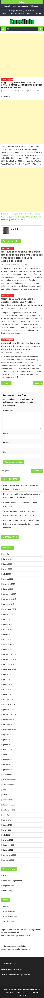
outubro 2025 (8, 604)
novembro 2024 (9, 659)
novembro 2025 (9, 599)
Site (4, 452)
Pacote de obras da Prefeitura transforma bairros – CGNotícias (20, 487)
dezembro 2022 (9, 775)
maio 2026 (7, 569)
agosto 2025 (8, 614)
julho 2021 (7, 820)
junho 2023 (7, 745)
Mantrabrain (35, 989)
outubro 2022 (8, 785)
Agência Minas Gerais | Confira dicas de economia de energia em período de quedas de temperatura (20, 346)
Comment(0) (34, 91)
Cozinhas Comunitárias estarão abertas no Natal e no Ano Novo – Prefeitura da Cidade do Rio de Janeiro (21, 301)
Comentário (9, 410)
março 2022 (8, 800)
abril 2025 (7, 634)
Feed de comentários (12, 916)
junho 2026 (7, 564)
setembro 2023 (9, 729)
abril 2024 (7, 694)
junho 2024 (7, 684)
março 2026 (8, 579)
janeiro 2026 (8, 589)
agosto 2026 (8, 554)
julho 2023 (7, 739)
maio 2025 (7, 629)
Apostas (5, 13)
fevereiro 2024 (9, 704)
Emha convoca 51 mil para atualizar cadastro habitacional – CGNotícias (21, 496)
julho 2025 (7, 619)
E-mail (6, 442)
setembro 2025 (9, 609)
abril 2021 (7, 835)
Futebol (29, 13)
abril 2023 (7, 755)
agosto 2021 (8, 815)
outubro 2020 (8, 860)
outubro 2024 (8, 664)
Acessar (6, 906)
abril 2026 (7, 574)
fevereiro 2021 (9, 845)
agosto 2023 (8, 734)
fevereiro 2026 (9, 584)
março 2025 (8, 639)
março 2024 (8, 699)
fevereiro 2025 (9, 644)
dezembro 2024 (9, 654)
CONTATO (38, 13)
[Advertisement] (22, 55)
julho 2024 (7, 679)
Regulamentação (17, 13)
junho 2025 (7, 624)
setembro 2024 (9, 669)
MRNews (23, 220)
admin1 (23, 91)
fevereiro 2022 (9, 805)
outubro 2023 (8, 724)
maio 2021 (7, 830)
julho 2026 (7, 559)
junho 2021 (7, 825)
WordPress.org (9, 921)
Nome (5, 433)
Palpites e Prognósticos (12, 880)
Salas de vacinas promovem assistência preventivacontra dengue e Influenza (7, 383)
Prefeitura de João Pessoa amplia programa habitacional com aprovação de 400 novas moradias (21, 524)
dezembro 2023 (9, 714)
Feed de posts (9, 911)
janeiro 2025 (8, 649)
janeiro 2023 (8, 770)
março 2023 (8, 760)
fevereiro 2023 (9, 765)
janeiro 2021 (8, 850)
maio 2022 (7, 790)
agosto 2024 (8, 674)
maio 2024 (7, 689)
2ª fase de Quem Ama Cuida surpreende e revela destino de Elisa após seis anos (20, 513)
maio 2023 (7, 750)
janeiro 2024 (8, 709)
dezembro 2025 (9, 594)
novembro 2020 (9, 855)
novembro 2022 (9, 780)
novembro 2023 (9, 719)
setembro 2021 (9, 810)
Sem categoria (7, 80)
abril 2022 (7, 795)
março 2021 (8, 840)
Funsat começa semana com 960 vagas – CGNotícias (21, 505)
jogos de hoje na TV (16, 969)
